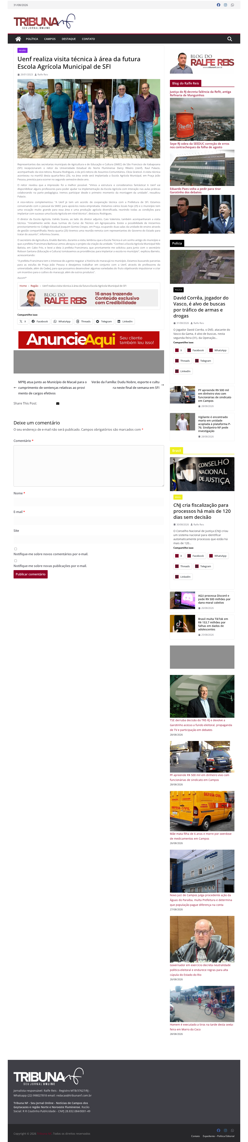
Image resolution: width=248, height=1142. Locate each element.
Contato (88, 39)
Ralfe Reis (43, 74)
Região (22, 50)
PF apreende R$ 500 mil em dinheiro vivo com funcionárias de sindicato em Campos (214, 395)
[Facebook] (218, 5)
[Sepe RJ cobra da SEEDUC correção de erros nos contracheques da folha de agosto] (202, 152)
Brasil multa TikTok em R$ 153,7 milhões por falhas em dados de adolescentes (213, 624)
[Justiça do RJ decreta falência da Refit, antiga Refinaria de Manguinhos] (202, 100)
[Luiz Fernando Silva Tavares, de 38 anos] (182, 427)
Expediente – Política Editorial (218, 1136)
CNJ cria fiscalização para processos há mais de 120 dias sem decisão (202, 511)
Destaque (69, 39)
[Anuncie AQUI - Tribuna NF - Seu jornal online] (88, 334)
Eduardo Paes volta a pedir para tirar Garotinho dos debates (195, 190)
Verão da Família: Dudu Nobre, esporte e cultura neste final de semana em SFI (125, 385)
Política (32, 39)
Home (23, 285)
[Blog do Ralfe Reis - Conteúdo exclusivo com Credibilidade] (89, 290)
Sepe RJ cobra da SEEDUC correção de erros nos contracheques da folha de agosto (199, 145)
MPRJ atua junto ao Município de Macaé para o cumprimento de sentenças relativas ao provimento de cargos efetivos (52, 387)
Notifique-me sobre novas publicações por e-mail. (50, 566)
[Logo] (49, 1070)
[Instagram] (225, 5)
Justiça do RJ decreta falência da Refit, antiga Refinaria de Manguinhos (200, 93)
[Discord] (182, 602)
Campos (50, 39)
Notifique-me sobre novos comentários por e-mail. (51, 554)
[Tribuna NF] (47, 21)
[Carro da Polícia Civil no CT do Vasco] (202, 267)
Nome (19, 493)
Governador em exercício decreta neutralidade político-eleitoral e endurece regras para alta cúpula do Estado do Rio (200, 970)
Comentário (24, 441)
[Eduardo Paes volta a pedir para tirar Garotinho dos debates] (202, 197)
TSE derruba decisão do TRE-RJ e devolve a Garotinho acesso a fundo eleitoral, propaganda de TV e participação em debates (201, 725)
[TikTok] (182, 627)
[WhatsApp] (232, 5)
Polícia (178, 289)
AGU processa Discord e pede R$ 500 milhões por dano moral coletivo (214, 599)
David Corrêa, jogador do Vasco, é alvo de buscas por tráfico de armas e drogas (201, 307)
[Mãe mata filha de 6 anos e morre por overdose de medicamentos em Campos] (202, 793)
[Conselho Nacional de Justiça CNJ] (202, 474)
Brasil (178, 497)
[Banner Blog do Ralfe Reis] (202, 61)
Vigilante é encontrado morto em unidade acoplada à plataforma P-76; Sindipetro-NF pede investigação (214, 424)
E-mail (19, 512)
